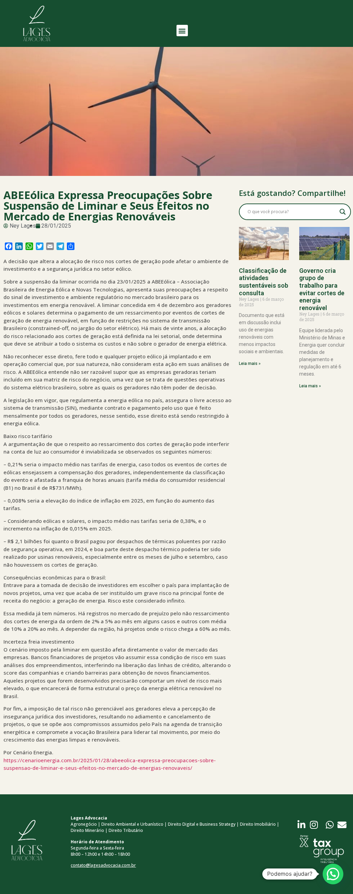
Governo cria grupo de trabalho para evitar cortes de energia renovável (321, 289)
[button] (182, 30)
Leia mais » (250, 363)
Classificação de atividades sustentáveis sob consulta (263, 282)
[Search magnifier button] (342, 212)
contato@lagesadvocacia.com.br (103, 865)
